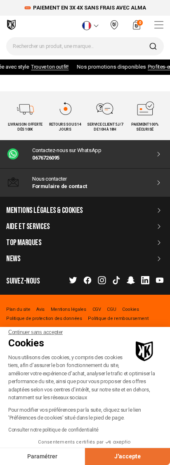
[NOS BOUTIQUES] (114, 28)
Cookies (130, 309)
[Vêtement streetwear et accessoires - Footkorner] (11, 25)
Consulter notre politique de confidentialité (53, 430)
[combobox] (85, 46)
